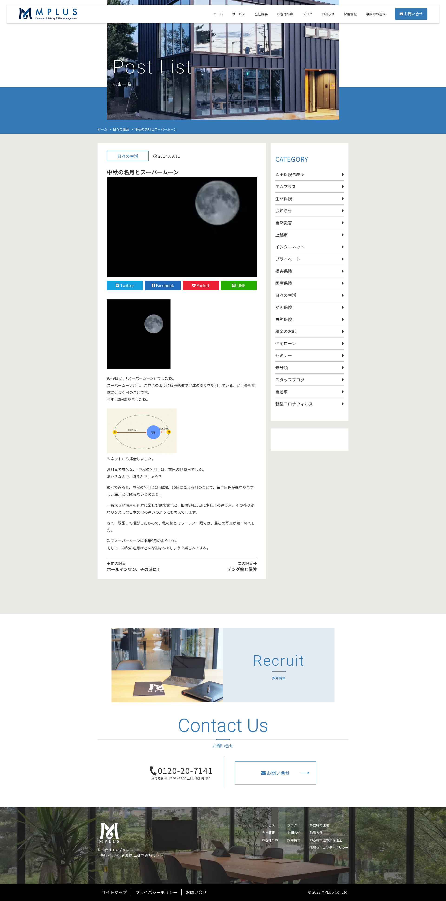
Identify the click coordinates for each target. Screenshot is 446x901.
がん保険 (283, 307)
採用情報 (293, 840)
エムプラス (285, 186)
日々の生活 (127, 156)
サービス (268, 825)
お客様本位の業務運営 (326, 840)
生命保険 (283, 198)
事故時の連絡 (319, 825)
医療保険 (283, 283)
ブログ (292, 825)
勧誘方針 (316, 832)
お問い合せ (413, 13)
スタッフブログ (290, 379)
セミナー (283, 355)
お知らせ (283, 210)
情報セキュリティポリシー (329, 847)
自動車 (281, 392)
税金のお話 (285, 331)
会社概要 (268, 832)
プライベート (287, 259)
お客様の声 (270, 840)
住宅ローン (285, 343)
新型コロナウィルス (294, 404)
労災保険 (283, 319)
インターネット (290, 247)
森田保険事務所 (290, 174)
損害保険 (283, 271)
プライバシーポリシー (156, 892)
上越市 (281, 235)
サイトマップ (114, 892)
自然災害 (283, 223)
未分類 (281, 367)
